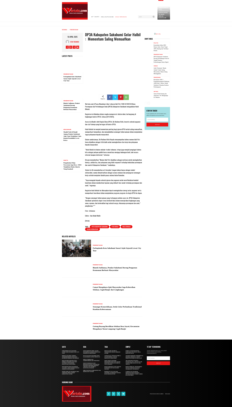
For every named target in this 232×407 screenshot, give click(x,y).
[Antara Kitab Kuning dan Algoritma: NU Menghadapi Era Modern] (148, 95)
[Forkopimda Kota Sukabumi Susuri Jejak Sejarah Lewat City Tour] (72, 65)
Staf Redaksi (74, 42)
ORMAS (156, 65)
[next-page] (149, 103)
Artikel (156, 91)
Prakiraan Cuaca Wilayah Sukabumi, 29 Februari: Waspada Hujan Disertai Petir (112, 372)
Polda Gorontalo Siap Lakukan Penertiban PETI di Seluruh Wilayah (112, 368)
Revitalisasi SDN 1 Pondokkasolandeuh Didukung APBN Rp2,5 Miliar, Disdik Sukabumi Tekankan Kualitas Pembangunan (161, 83)
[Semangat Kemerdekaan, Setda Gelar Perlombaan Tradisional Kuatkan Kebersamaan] (76, 307)
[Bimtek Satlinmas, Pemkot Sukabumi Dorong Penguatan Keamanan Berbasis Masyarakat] (72, 92)
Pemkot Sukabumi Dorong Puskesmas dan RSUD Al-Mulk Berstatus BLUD (133, 352)
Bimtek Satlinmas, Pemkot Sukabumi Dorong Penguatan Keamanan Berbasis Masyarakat (70, 357)
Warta (65, 160)
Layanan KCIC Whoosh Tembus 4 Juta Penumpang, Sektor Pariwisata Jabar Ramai (112, 357)
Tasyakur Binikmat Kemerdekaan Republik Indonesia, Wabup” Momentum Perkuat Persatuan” (134, 357)
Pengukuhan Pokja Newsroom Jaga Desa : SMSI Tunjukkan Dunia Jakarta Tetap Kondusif (70, 368)
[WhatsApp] (126, 97)
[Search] (153, 16)
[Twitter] (74, 47)
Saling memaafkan (92, 229)
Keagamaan (67, 129)
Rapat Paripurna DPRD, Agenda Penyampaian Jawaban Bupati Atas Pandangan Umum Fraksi (91, 352)
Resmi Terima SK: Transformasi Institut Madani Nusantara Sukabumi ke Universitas (134, 368)
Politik (156, 43)
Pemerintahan (74, 30)
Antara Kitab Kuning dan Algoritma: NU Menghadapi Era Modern (161, 95)
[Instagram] (70, 47)
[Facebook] (67, 47)
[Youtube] (77, 47)
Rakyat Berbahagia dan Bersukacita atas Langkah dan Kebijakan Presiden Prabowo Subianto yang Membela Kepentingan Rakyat (91, 365)
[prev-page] (146, 103)
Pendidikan (157, 77)
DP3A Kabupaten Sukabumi (100, 227)
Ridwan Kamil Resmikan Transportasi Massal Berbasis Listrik (112, 352)
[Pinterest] (120, 97)
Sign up (157, 124)
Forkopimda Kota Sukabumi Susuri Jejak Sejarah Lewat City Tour (72, 79)
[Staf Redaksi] (68, 42)
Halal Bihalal (126, 227)
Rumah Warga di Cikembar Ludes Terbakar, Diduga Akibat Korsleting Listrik (70, 372)
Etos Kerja (115, 227)
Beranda (64, 30)
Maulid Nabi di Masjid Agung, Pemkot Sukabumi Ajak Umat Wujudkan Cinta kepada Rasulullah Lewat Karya (72, 136)
